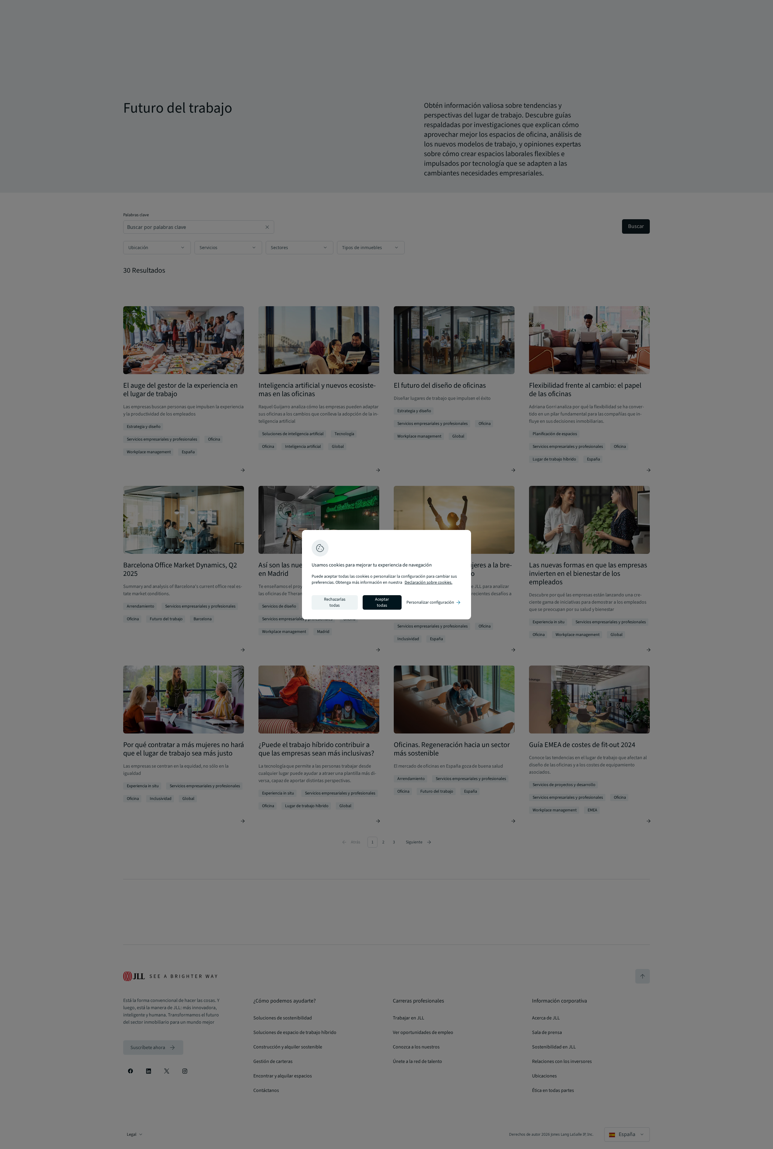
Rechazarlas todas (334, 602)
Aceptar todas (382, 602)
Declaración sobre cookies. (428, 582)
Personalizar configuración (433, 602)
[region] (386, 574)
